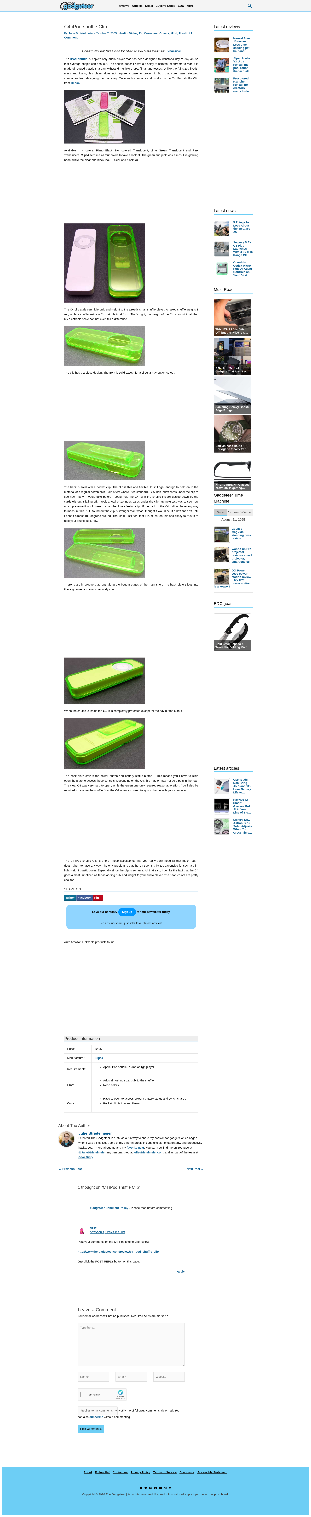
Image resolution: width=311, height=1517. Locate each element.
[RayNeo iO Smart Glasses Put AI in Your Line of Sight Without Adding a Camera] (223, 806)
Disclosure (186, 1472)
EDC (181, 5)
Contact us (120, 1472)
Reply (181, 1271)
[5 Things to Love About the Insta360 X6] (223, 229)
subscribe (96, 1417)
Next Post (195, 1169)
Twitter (70, 897)
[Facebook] (140, 1487)
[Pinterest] (155, 1487)
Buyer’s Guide (165, 5)
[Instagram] (150, 1487)
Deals (149, 5)
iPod (174, 33)
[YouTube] (160, 1487)
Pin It (97, 897)
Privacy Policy (140, 1472)
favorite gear (135, 1147)
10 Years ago (246, 512)
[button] (250, 6)
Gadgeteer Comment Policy (109, 1208)
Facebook (84, 897)
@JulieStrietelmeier (92, 1152)
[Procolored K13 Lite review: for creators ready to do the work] (223, 85)
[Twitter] (145, 1487)
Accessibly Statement (212, 1472)
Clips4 (75, 83)
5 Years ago (233, 512)
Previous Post (70, 1169)
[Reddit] (170, 1487)
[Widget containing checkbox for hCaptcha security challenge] (102, 1394)
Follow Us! (102, 1472)
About (88, 1472)
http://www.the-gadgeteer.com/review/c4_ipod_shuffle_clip (118, 1251)
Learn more (174, 51)
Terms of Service (165, 1472)
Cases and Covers (156, 33)
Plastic (183, 33)
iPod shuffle (78, 59)
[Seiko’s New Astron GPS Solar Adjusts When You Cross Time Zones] (223, 826)
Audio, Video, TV (130, 33)
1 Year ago (220, 512)
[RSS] (165, 1487)
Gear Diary (85, 1157)
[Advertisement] (131, 194)
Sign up (127, 912)
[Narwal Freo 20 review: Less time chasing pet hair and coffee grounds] (223, 45)
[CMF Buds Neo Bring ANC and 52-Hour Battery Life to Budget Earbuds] (223, 786)
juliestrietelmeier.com (148, 1152)
